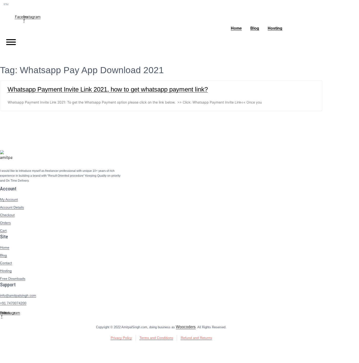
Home (236, 28)
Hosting (275, 28)
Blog (254, 28)
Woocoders (186, 327)
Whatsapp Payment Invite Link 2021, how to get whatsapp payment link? (108, 89)
